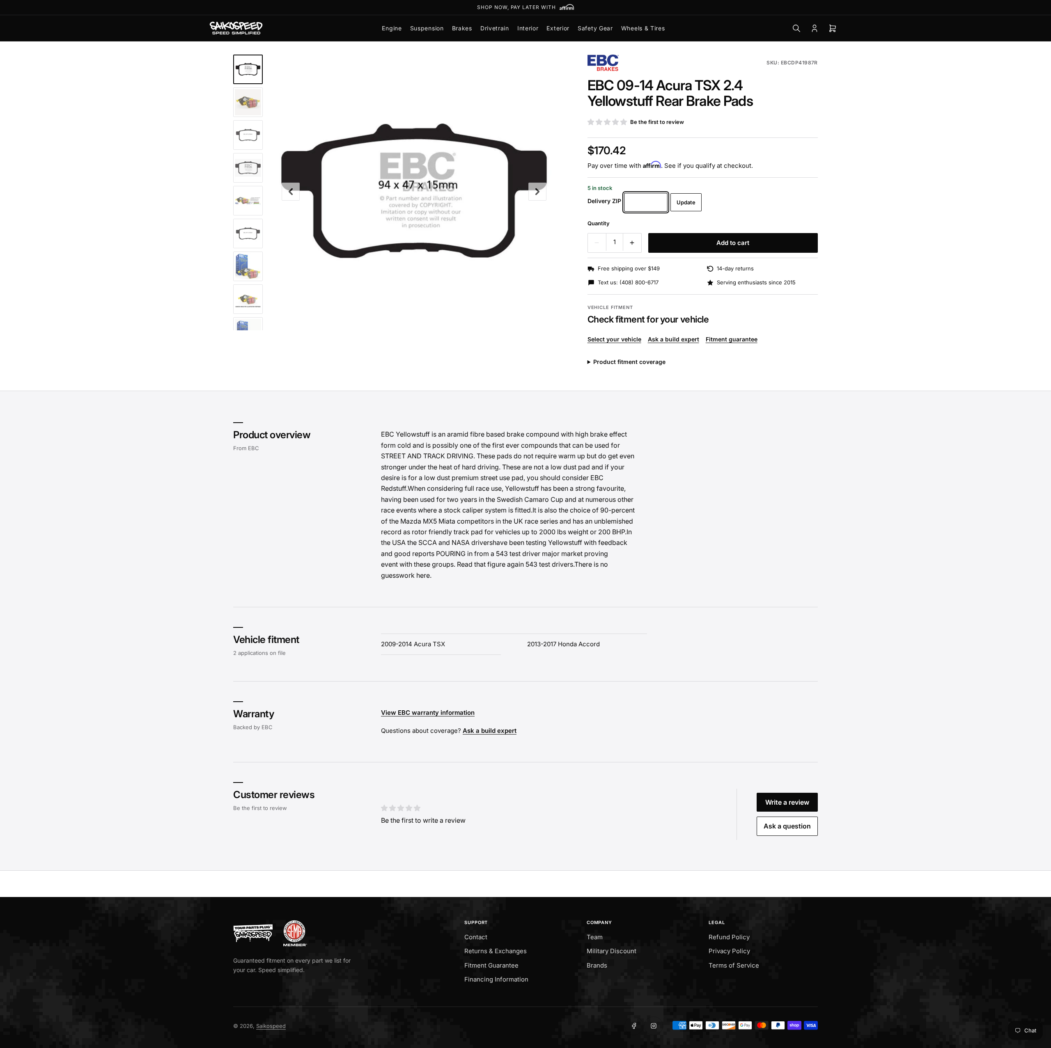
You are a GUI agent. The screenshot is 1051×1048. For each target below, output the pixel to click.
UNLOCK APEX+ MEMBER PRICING (525, 7)
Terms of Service (734, 965)
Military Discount (611, 951)
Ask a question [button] (787, 826)
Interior (528, 28)
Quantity (598, 223)
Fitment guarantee (731, 339)
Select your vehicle (614, 339)
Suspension (427, 28)
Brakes (462, 28)
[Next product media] (537, 192)
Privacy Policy (729, 951)
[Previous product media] (291, 192)
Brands (597, 965)
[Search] (796, 28)
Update (686, 202)
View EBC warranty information (428, 713)
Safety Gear (595, 28)
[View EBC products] (603, 63)
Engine (392, 28)
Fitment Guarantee (491, 965)
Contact (475, 937)
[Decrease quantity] (597, 242)
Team (595, 937)
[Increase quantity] (632, 242)
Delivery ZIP (604, 200)
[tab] (248, 69)
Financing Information (496, 979)
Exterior (557, 28)
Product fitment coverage (629, 361)
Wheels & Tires (643, 28)
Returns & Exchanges (495, 951)
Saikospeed (271, 1026)
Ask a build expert (673, 339)
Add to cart (732, 243)
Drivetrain (494, 28)
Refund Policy (729, 937)
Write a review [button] (787, 802)
